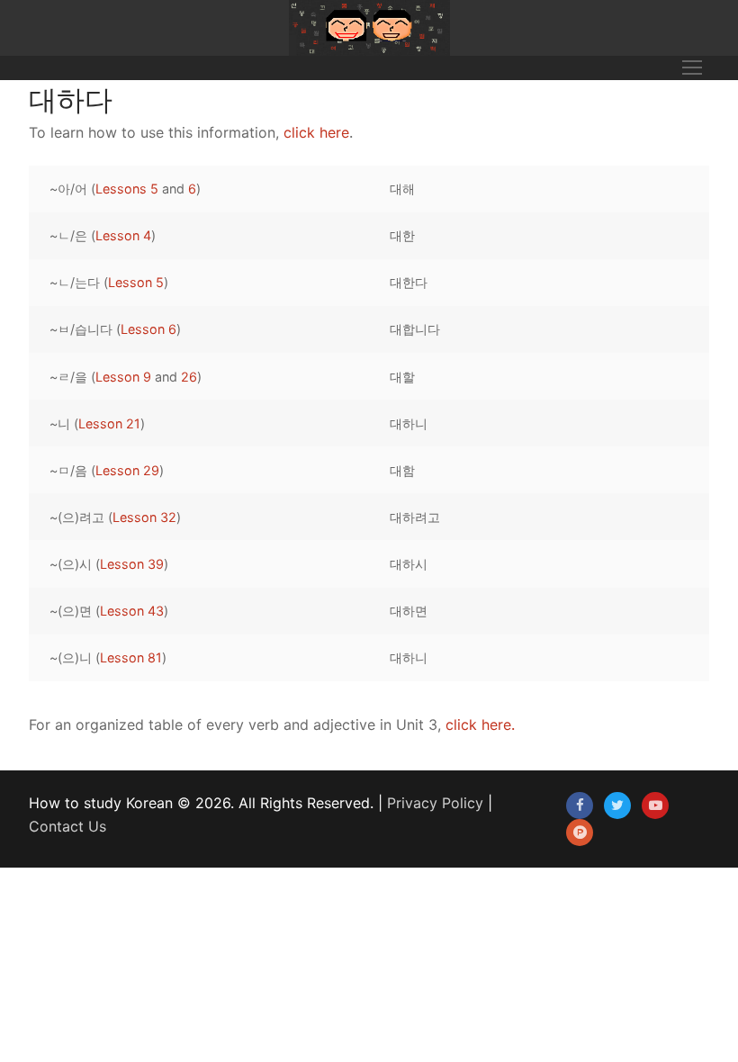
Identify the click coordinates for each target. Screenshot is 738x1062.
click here (316, 132)
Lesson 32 (144, 517)
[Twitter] (617, 805)
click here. (480, 725)
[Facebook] (579, 805)
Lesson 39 (132, 564)
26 (189, 376)
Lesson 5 (136, 282)
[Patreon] (579, 832)
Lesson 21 (109, 423)
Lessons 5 (126, 188)
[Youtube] (655, 805)
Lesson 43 (132, 610)
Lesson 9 (123, 376)
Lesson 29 (127, 470)
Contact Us (67, 826)
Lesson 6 (148, 329)
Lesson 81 (131, 657)
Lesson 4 (123, 235)
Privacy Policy (435, 803)
